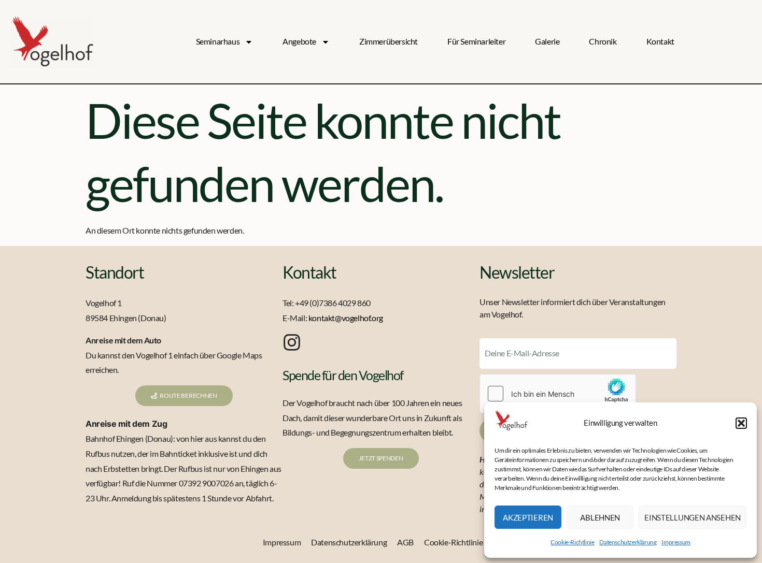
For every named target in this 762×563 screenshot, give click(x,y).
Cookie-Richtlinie (572, 542)
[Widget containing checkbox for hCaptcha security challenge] (557, 393)
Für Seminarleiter (476, 41)
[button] (741, 423)
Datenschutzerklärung (627, 542)
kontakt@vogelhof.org (345, 318)
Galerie (547, 41)
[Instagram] (292, 342)
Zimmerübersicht (388, 41)
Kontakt (660, 41)
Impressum (675, 542)
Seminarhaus (218, 41)
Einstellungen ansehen (692, 517)
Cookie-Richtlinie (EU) (461, 542)
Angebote (299, 41)
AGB (405, 542)
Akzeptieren (528, 517)
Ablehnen (600, 517)
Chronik (602, 41)
